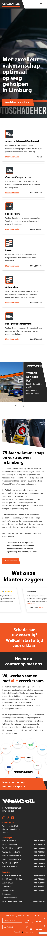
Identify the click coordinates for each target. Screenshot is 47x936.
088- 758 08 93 (39, 901)
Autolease (6, 886)
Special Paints (7, 890)
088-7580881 (36, 266)
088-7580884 (36, 339)
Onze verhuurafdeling (11, 829)
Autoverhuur (7, 883)
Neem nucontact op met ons (23, 661)
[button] (16, 406)
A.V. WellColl (8, 927)
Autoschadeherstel (9, 897)
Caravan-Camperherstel (11, 875)
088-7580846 (36, 192)
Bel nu (39, 157)
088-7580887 (36, 229)
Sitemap (5, 832)
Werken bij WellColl (10, 826)
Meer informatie (12, 157)
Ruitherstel (6, 894)
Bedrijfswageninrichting (12, 879)
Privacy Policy (9, 920)
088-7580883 (36, 302)
